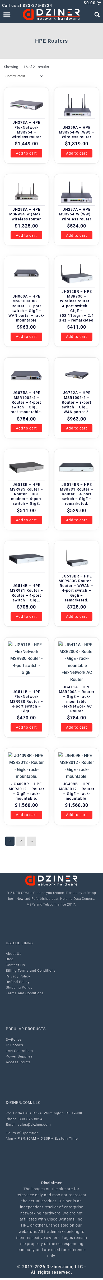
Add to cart (26, 153)
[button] (7, 15)
